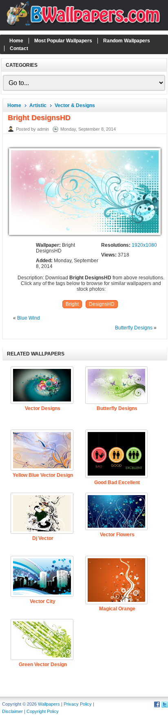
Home (16, 41)
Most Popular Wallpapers (63, 41)
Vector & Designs (75, 105)
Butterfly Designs (134, 328)
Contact (19, 48)
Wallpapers (49, 704)
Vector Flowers (117, 534)
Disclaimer (12, 711)
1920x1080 (144, 245)
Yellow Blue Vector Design (43, 475)
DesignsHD (102, 304)
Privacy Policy (78, 704)
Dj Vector (42, 538)
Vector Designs (42, 408)
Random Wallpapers (126, 41)
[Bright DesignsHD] (85, 235)
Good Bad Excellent (117, 482)
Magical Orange (117, 609)
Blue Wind (28, 318)
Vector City (42, 601)
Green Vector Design (43, 664)
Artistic (37, 105)
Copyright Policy (43, 711)
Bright (72, 304)
